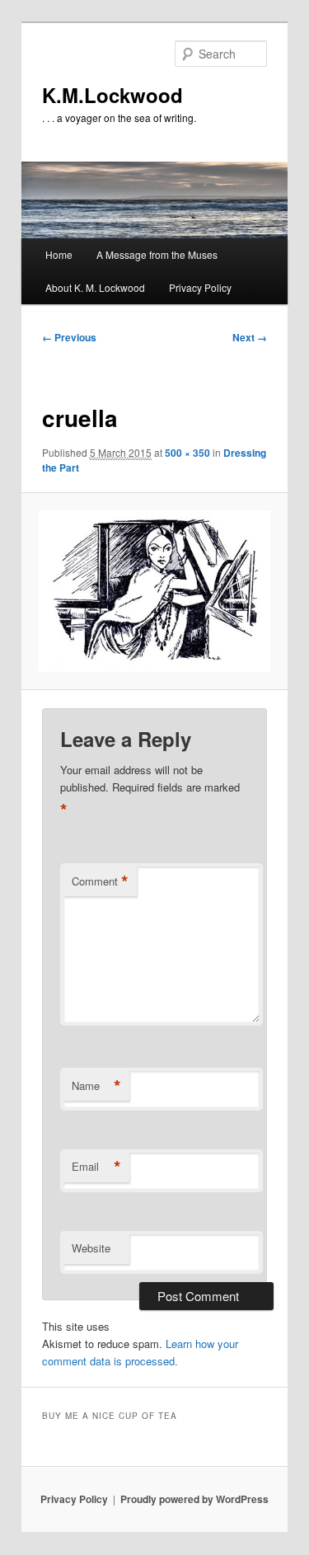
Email (96, 1166)
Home (59, 254)
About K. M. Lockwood (95, 287)
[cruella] (154, 591)
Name (96, 1086)
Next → (249, 337)
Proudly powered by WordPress (194, 1499)
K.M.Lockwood (112, 95)
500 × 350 (187, 452)
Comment (100, 881)
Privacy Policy (200, 287)
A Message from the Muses (157, 254)
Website (91, 1248)
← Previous (69, 337)
